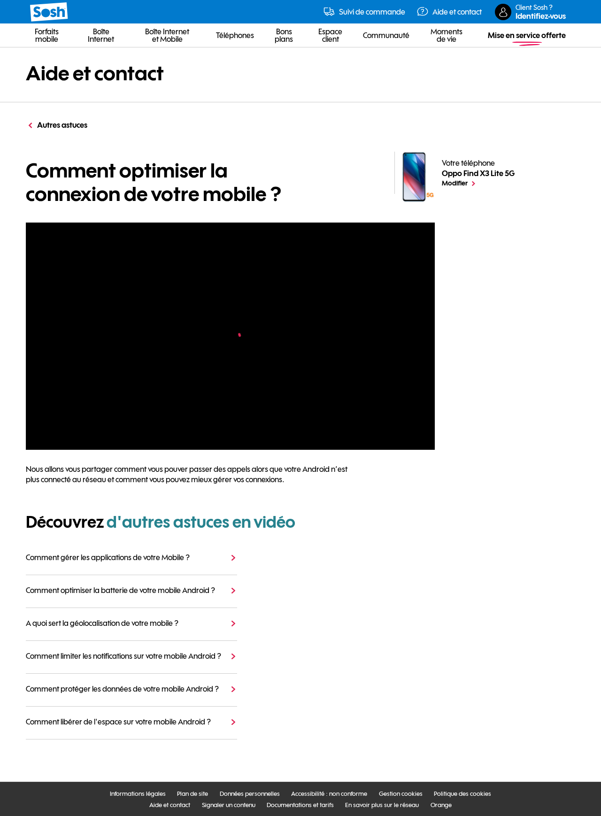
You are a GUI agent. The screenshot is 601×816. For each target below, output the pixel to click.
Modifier (478, 182)
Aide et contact (95, 73)
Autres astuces (62, 125)
